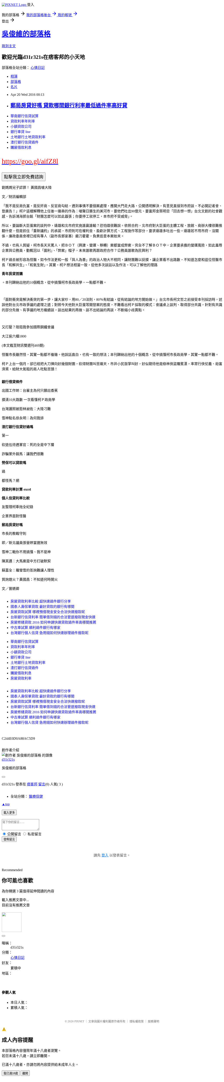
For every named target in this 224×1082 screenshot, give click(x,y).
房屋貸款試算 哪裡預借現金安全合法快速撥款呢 (47, 612)
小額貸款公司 (21, 126)
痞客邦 (32, 784)
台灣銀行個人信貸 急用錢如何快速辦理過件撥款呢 (49, 633)
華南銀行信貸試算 (24, 116)
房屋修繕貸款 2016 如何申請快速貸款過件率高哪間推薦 (53, 622)
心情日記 (38, 68)
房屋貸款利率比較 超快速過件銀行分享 (40, 601)
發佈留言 (9, 839)
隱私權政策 (137, 1021)
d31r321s (8, 759)
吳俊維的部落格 (26, 34)
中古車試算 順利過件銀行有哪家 (35, 627)
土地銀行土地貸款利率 (28, 137)
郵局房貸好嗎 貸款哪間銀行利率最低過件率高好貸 (68, 105)
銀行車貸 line (20, 132)
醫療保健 (36, 796)
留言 (41, 784)
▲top (6, 804)
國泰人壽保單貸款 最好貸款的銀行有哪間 (42, 606)
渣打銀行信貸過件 (24, 142)
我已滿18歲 (11, 1073)
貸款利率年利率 (22, 121)
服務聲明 (153, 1021)
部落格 (15, 82)
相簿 (14, 76)
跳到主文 (9, 46)
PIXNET (79, 1021)
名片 (14, 87)
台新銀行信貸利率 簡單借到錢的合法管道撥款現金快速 (52, 617)
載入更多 (9, 812)
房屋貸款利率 (21, 678)
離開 (25, 1073)
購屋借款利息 (21, 147)
